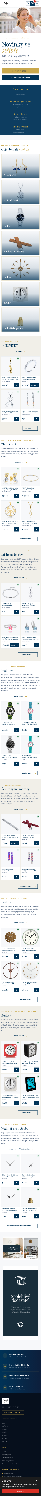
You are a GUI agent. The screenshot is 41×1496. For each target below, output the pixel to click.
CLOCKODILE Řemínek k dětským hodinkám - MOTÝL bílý (30, 870)
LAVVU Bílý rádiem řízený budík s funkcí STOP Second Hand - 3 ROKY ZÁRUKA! (10, 1096)
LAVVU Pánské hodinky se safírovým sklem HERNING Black (9, 756)
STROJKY (5, 1442)
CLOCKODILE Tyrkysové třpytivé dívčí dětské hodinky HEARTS (30, 723)
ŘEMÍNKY (5, 1432)
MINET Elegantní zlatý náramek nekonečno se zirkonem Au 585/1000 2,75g (30, 489)
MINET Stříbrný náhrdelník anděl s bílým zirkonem (29, 605)
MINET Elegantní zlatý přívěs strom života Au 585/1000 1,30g (10, 522)
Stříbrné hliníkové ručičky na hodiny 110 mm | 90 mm (10, 1176)
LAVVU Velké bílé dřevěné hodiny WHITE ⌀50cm (29, 983)
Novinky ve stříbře (20, 71)
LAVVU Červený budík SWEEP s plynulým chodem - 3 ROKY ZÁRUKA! (10, 1062)
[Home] (6, 4)
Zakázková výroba (7, 1458)
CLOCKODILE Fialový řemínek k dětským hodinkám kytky (10, 870)
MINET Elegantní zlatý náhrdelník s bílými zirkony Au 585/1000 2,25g (30, 522)
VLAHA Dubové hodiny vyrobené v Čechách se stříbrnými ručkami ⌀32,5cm (10, 949)
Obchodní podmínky (8, 1461)
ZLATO (4, 1423)
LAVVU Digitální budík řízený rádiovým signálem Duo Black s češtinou (30, 1096)
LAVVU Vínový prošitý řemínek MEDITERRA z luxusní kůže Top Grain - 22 (29, 836)
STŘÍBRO (5, 1426)
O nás (4, 1451)
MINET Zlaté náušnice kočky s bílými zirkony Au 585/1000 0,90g (10, 489)
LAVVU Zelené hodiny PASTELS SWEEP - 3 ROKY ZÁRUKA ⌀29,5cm (30, 949)
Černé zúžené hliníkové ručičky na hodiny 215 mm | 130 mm (29, 1176)
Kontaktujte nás (6, 1455)
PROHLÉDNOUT (20, 462)
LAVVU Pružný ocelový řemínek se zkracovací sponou (10, 836)
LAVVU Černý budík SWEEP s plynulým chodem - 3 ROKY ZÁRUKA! (30, 1062)
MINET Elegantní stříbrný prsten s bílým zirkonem (29, 378)
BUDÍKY (4, 1438)
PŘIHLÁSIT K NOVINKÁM (12, 1412)
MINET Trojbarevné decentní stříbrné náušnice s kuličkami (30, 412)
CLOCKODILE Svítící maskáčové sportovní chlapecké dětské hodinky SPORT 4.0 (9, 723)
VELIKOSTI (34, 385)
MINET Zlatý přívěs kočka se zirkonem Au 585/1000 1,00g (10, 378)
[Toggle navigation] (37, 3)
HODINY (4, 1435)
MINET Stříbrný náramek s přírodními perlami (9, 605)
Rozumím (20, 1491)
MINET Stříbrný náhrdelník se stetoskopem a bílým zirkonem (10, 412)
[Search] (28, 3)
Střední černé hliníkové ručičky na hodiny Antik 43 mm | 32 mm (9, 1209)
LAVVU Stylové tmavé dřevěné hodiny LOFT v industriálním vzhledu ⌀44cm (10, 983)
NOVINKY (20, 351)
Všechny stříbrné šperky (20, 77)
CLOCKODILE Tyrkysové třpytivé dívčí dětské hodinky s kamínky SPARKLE (30, 756)
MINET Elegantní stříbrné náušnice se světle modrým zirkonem (29, 638)
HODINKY (5, 1429)
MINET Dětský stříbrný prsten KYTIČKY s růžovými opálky (10, 638)
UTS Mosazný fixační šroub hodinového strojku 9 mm (29, 1209)
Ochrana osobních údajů (9, 1464)
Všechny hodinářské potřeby (20, 1149)
